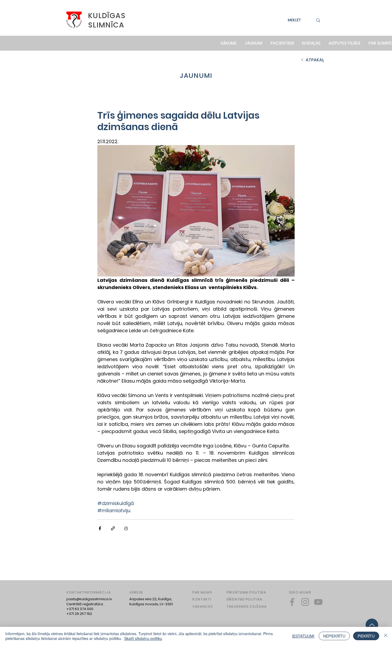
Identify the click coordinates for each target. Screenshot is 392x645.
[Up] (372, 625)
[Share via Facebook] (99, 528)
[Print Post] (126, 528)
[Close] (385, 636)
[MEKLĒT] (318, 20)
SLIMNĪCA (106, 25)
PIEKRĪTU (366, 636)
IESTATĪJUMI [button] (303, 636)
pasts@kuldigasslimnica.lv (89, 599)
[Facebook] (292, 602)
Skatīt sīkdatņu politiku (143, 638)
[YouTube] (318, 602)
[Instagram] (305, 602)
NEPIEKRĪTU (334, 636)
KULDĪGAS (107, 16)
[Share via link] (112, 528)
